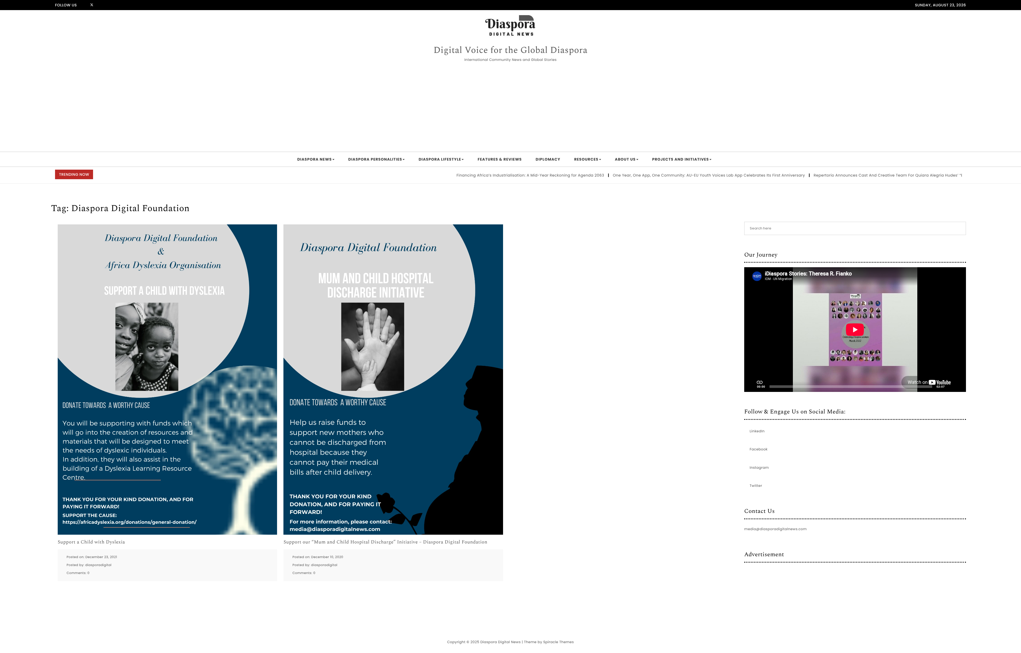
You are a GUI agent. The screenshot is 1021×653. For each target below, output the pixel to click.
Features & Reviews (500, 159)
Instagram (759, 467)
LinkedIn (757, 431)
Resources (586, 159)
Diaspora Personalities (375, 159)
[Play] (751, 386)
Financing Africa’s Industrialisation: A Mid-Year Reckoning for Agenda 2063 (496, 175)
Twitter (756, 485)
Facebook (759, 449)
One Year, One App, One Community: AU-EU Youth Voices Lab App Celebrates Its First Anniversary (674, 175)
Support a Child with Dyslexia (91, 542)
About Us (625, 159)
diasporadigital (98, 565)
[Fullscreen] (959, 386)
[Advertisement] (510, 107)
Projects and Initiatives (680, 159)
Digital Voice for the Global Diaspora (510, 50)
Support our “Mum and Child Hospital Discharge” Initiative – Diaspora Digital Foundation (385, 542)
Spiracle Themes (558, 641)
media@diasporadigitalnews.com (775, 528)
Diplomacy (547, 159)
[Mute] (950, 386)
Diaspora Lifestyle (440, 159)
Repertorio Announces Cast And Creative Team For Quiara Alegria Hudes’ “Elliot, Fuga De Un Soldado (878, 175)
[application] (855, 329)
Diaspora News (314, 159)
